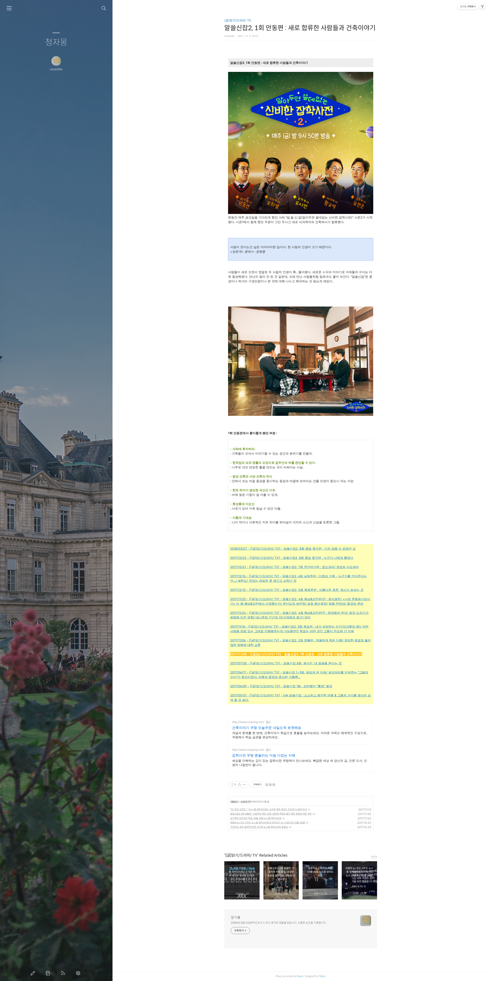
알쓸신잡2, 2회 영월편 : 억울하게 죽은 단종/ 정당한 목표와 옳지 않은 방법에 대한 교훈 (271, 813)
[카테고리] (9, 8)
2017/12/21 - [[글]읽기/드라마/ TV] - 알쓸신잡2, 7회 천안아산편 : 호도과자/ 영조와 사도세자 (294, 567)
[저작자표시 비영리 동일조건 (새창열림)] (270, 784)
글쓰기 (33, 973)
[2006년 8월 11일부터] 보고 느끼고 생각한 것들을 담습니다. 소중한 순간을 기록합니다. (278, 922)
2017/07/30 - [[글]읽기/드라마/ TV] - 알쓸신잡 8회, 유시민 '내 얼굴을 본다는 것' (286, 663)
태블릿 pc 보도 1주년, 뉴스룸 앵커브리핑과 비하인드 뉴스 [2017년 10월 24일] (267, 822)
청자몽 (56, 42)
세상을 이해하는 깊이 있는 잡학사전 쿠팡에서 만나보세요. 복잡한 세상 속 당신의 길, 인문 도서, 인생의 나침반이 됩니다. (299, 763)
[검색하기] (104, 8)
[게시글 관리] (244, 785)
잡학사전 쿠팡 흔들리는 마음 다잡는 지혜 (263, 755)
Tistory (322, 976)
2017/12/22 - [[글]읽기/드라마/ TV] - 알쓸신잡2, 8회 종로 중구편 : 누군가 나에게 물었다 (291, 558)
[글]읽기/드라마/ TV (237, 21)
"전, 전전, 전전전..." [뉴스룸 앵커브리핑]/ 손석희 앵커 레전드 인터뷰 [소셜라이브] (268, 809)
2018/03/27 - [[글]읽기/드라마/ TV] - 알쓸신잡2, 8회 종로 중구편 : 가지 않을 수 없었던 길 (293, 548)
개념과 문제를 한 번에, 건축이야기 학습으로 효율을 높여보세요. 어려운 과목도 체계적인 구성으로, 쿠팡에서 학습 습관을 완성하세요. (299, 735)
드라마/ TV (245, 801)
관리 (78, 973)
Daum (300, 976)
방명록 (48, 973)
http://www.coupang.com (248, 722)
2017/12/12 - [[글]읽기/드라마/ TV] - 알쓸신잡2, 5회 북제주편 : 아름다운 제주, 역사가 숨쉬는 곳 (297, 590)
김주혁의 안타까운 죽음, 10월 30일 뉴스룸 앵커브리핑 (255, 818)
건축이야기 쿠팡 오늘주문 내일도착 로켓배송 (266, 728)
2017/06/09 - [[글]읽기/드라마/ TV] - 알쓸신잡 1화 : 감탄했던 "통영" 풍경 (281, 686)
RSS (63, 973)
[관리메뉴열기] (482, 7)
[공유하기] (239, 785)
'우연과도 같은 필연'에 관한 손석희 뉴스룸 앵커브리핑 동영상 (259, 827)
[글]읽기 (234, 801)
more (374, 856)
